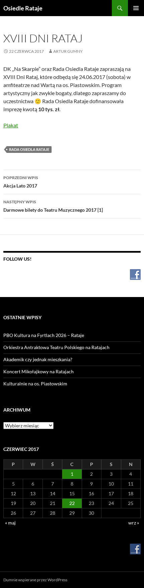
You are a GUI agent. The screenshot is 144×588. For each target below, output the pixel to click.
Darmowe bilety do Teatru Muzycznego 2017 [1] (53, 206)
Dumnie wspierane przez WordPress (35, 579)
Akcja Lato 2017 (20, 181)
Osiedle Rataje (23, 8)
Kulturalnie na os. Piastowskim (35, 383)
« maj (10, 523)
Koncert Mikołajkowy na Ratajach (38, 371)
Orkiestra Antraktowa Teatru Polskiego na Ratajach (56, 347)
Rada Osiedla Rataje (29, 149)
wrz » (133, 523)
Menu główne (136, 8)
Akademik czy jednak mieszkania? (37, 359)
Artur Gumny (68, 51)
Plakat (10, 125)
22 (72, 503)
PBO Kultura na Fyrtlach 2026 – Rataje (43, 335)
